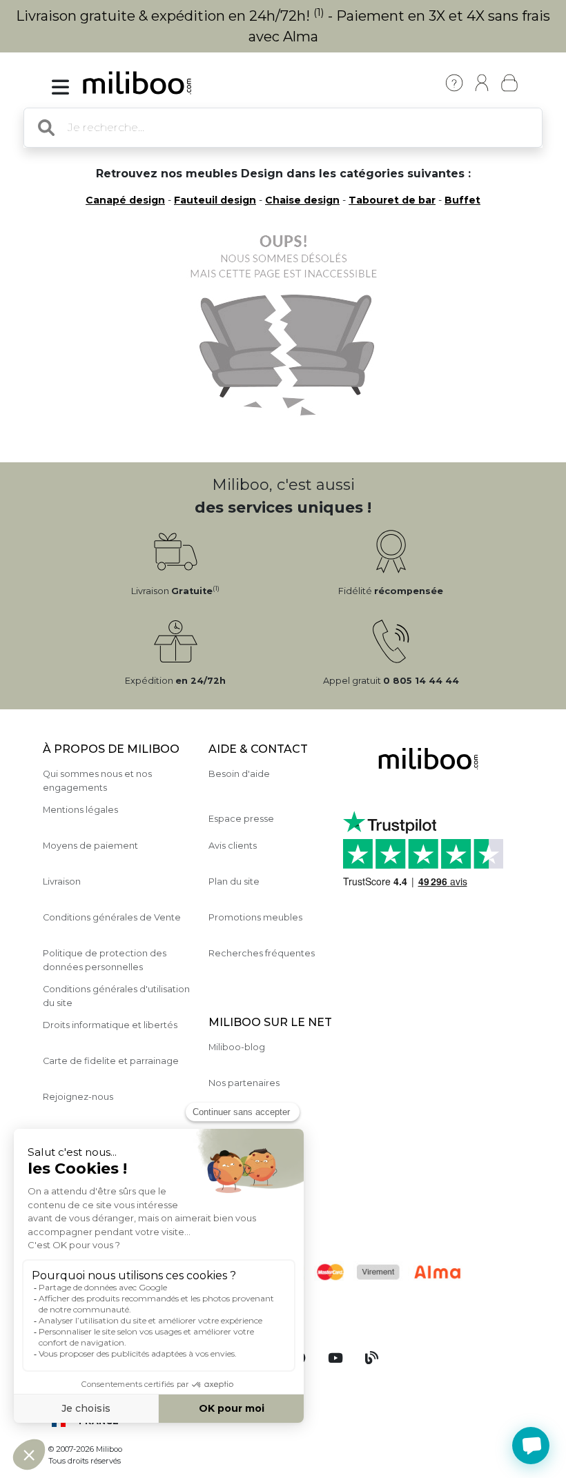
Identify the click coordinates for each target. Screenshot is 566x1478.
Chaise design (302, 200)
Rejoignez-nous (78, 1097)
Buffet (462, 200)
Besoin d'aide (239, 774)
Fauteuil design (215, 200)
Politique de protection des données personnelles (104, 960)
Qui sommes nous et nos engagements (97, 780)
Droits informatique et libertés (110, 1025)
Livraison (62, 881)
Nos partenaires (244, 1083)
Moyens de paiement (90, 845)
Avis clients (232, 845)
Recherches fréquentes (261, 953)
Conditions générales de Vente (112, 917)
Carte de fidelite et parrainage (111, 1061)
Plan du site (234, 881)
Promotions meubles (255, 917)
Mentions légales (80, 810)
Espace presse (241, 819)
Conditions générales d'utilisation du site (116, 995)
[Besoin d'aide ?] (530, 1445)
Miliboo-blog (236, 1047)
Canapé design (125, 200)
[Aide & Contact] (454, 82)
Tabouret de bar (392, 200)
